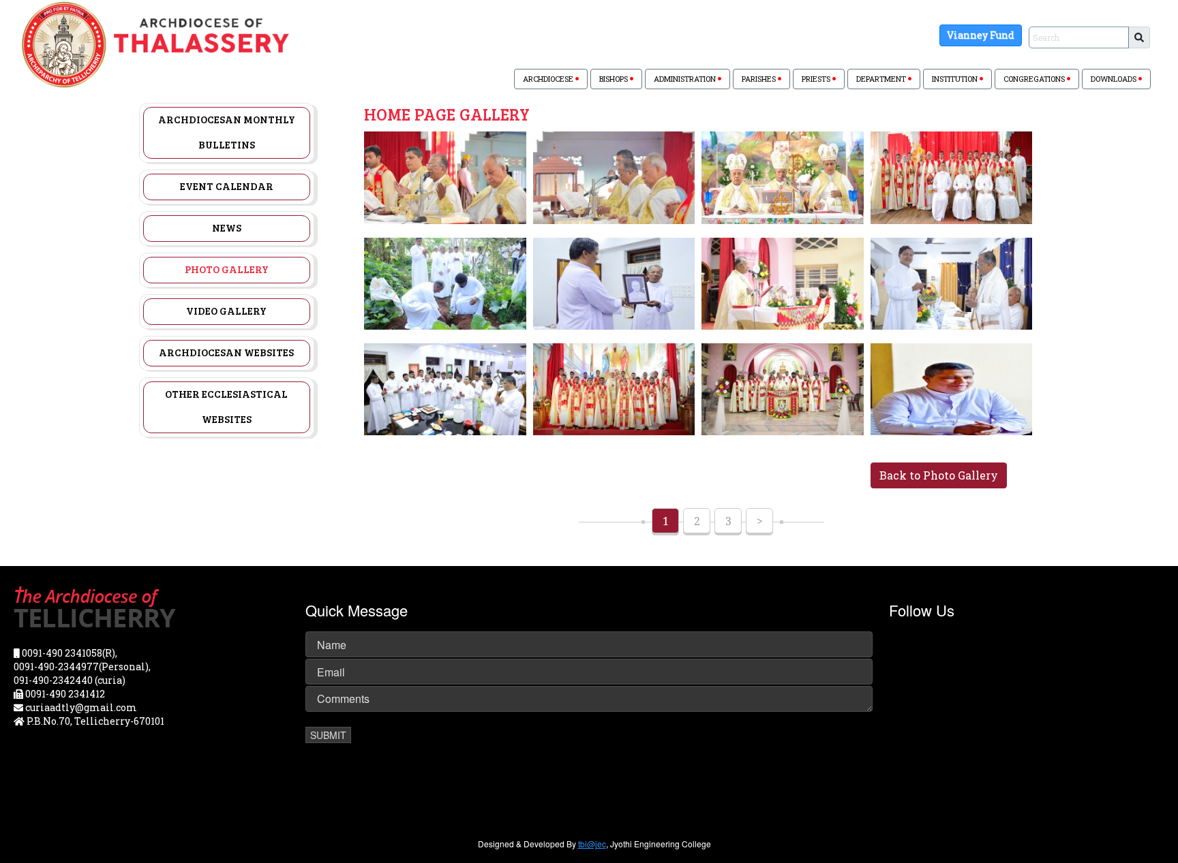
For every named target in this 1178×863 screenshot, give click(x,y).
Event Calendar (226, 186)
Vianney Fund (980, 35)
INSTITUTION (956, 79)
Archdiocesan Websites (226, 352)
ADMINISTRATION (686, 79)
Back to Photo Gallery (938, 475)
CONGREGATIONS (1035, 79)
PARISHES (760, 79)
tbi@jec (592, 843)
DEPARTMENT (882, 79)
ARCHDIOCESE (549, 79)
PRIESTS (817, 79)
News (226, 227)
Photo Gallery (227, 269)
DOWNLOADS (1114, 79)
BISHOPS (614, 79)
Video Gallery (226, 310)
